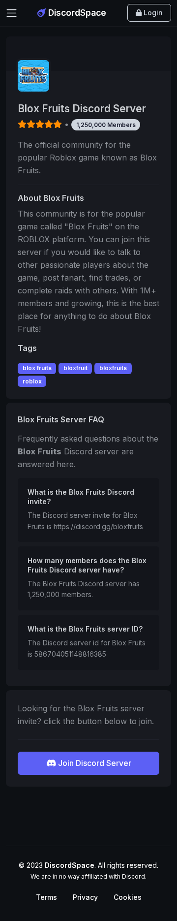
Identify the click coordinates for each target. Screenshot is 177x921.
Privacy (85, 897)
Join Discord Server (93, 763)
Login (152, 12)
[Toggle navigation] (11, 13)
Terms (46, 897)
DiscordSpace (76, 12)
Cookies (128, 897)
